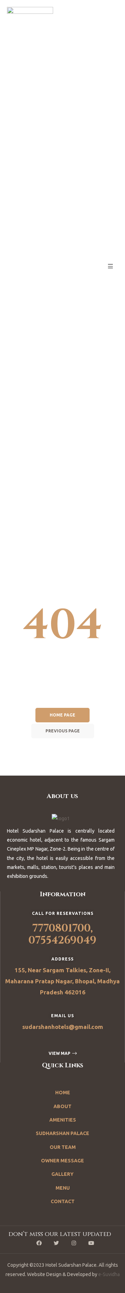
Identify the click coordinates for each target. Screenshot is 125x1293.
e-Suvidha (109, 1274)
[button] (63, 1053)
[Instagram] (74, 1243)
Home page (62, 715)
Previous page (62, 731)
